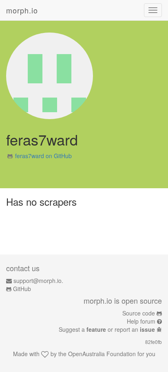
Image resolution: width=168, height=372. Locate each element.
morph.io (22, 10)
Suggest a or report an (107, 329)
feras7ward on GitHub (43, 156)
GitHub (22, 289)
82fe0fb (153, 341)
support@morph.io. (38, 280)
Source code (138, 313)
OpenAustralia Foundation (102, 354)
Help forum (141, 321)
